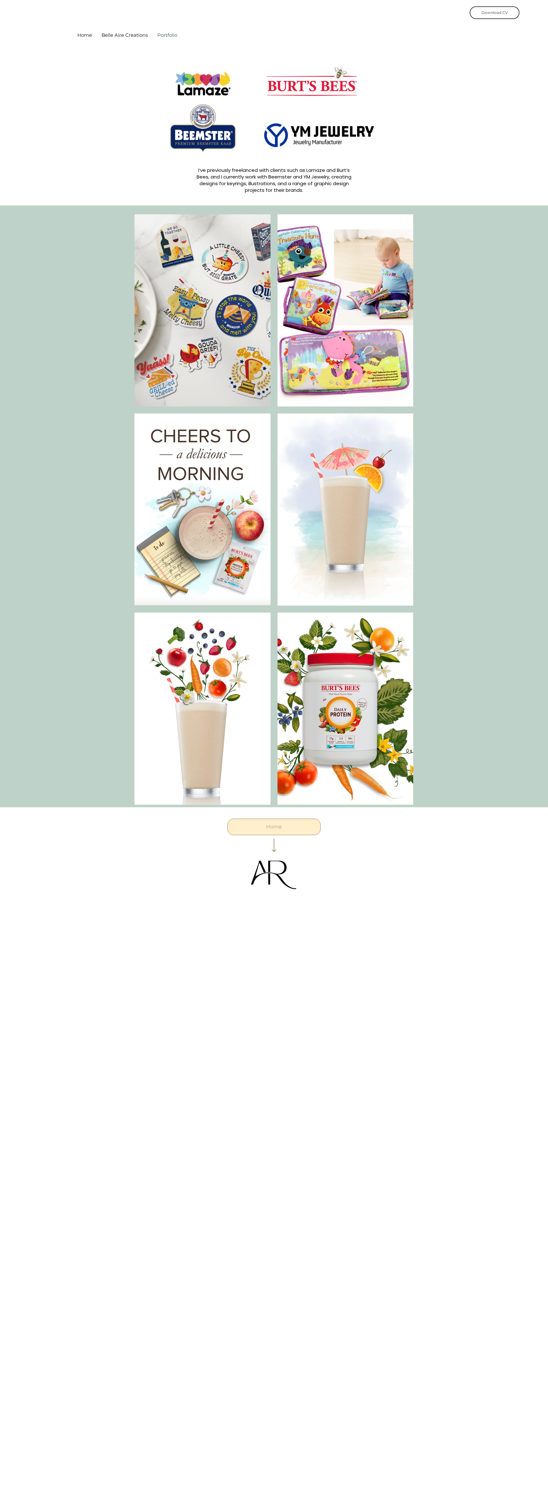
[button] (202, 310)
